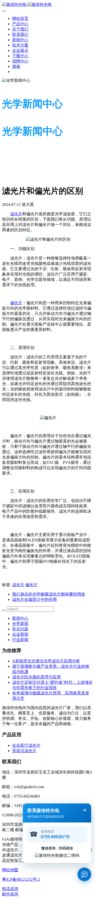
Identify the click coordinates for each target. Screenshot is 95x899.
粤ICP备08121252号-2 (21, 879)
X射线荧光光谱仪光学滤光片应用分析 (46, 661)
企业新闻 (20, 634)
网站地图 (10, 870)
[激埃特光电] (47, 4)
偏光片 (16, 303)
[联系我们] (84, 874)
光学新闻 (20, 623)
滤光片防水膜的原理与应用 (36, 677)
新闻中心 (20, 618)
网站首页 (20, 18)
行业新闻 (20, 639)
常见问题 (20, 629)
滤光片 (16, 214)
